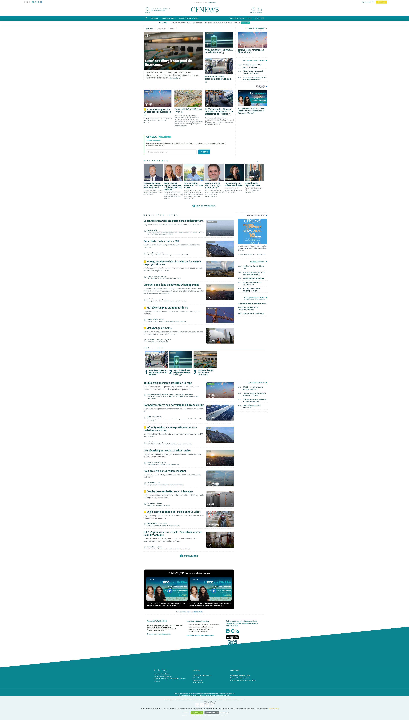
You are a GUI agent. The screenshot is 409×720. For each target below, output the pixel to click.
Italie (156, 255)
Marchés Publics (212, 221)
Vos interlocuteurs (198, 682)
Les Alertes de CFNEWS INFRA (184, 394)
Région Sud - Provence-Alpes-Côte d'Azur (165, 232)
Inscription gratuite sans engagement (200, 635)
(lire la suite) (174, 78)
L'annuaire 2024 (260, 254)
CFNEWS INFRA (212, 2)
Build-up (173, 352)
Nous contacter (197, 680)
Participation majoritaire (164, 340)
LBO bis (159, 547)
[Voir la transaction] (147, 36)
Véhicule (161, 319)
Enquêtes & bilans (168, 18)
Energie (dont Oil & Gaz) (172, 525)
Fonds (148, 179)
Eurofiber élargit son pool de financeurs (205, 372)
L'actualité (154, 18)
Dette (210, 23)
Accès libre (245, 23)
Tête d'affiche (179, 91)
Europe (150, 321)
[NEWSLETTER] (259, 9)
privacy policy (274, 708)
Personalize (225, 713)
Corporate (177, 321)
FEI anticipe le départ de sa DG (252, 184)
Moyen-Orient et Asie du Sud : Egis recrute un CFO (212, 185)
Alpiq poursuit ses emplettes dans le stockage (182, 372)
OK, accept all (197, 713)
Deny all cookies (212, 713)
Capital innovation (197, 23)
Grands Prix (234, 18)
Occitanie (187, 232)
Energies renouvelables (159, 234)
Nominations (228, 23)
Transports (169, 234)
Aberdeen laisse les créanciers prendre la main (158, 372)
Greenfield (183, 396)
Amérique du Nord (153, 301)
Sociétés (188, 179)
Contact (249, 18)
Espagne (167, 396)
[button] (159, 10)
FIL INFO (164, 23)
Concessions (163, 523)
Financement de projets (159, 276)
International (182, 23)
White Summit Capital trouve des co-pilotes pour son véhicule (173, 186)
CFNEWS (196, 2)
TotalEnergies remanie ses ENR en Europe (251, 51)
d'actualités (191, 556)
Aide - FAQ (195, 678)
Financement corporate (159, 299)
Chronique (236, 23)
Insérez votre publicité (161, 674)
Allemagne (151, 255)
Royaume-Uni (157, 549)
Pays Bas (150, 278)
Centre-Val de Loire (158, 525)
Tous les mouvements (206, 205)
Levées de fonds (218, 23)
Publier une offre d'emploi (162, 676)
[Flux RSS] (39, 2)
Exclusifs (174, 23)
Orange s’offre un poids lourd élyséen (234, 184)
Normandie (193, 232)
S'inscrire (204, 152)
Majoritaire (160, 253)
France (150, 232)
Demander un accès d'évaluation (159, 634)
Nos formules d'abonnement (239, 678)
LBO (205, 23)
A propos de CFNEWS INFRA (202, 675)
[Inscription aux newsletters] (41, 2)
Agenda (242, 18)
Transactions (209, 33)
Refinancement (198, 352)
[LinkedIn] (33, 2)
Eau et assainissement (183, 549)
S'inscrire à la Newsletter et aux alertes (243, 680)
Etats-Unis (151, 444)
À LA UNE (149, 29)
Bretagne (180, 232)
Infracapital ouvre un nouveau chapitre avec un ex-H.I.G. (153, 185)
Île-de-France (157, 342)
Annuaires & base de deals (188, 18)
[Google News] (36, 2)
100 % (158, 483)
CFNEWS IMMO (203, 2)
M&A (188, 23)
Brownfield (185, 255)
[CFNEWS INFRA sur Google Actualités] (233, 632)
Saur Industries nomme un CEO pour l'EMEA (193, 185)
